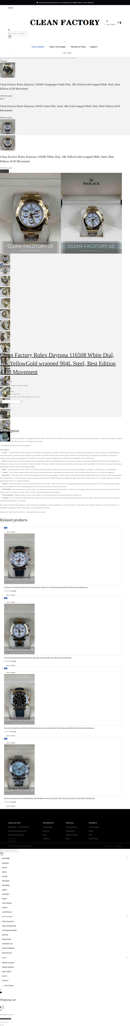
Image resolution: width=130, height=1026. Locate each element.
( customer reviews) (6, 388)
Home (1, 58)
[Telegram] (14, 840)
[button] (5, 409)
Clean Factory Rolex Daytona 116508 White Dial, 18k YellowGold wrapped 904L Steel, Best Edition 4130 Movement (58, 363)
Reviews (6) (7, 423)
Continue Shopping (5, 1019)
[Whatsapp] (10, 840)
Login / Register (110, 24)
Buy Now (3, 413)
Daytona (6, 58)
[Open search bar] (9, 30)
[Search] (10, 37)
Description (7, 420)
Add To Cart (4, 171)
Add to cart (4, 405)
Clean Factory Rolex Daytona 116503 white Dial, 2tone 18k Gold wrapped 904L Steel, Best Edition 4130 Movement (37, 657)
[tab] (63, 420)
